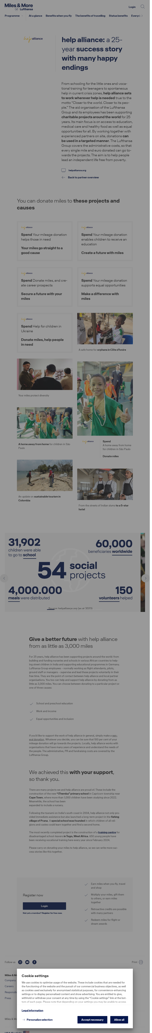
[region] (75, 993)
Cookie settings (35, 975)
